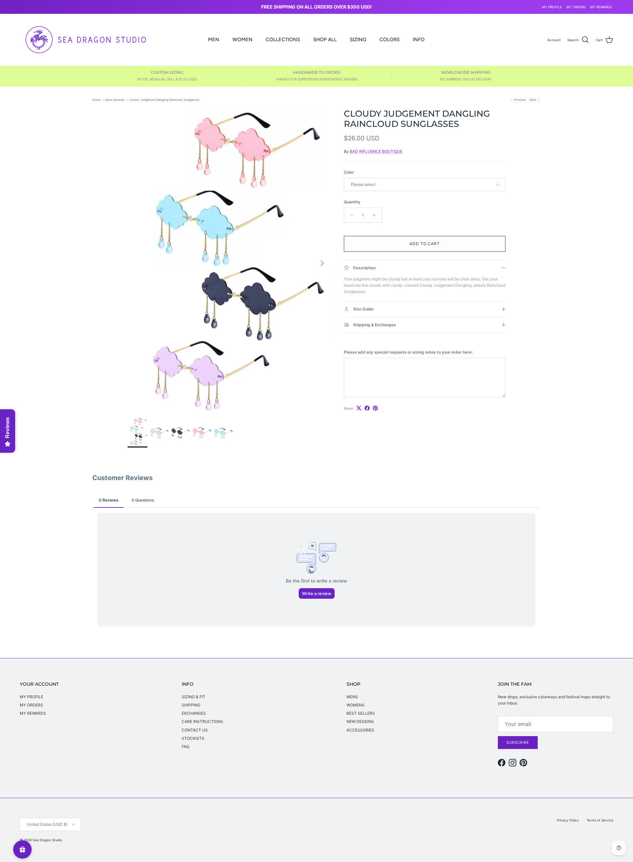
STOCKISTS (193, 738)
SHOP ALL (325, 40)
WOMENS (356, 705)
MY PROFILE (552, 7)
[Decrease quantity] (350, 215)
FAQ (185, 746)
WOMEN (242, 40)
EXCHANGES (194, 713)
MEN (213, 40)
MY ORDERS (576, 7)
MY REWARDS (601, 7)
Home (96, 99)
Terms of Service (600, 820)
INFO (419, 40)
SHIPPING (191, 705)
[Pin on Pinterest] (375, 408)
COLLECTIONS (283, 40)
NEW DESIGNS (360, 721)
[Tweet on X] (358, 408)
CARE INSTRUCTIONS (202, 721)
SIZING (358, 40)
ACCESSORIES (360, 730)
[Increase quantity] (376, 215)
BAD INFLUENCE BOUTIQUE (376, 151)
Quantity (352, 201)
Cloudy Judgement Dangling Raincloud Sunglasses (164, 99)
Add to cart (424, 243)
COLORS (389, 40)
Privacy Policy (568, 820)
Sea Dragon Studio (47, 840)
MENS (352, 696)
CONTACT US (195, 730)
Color (349, 172)
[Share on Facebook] (367, 408)
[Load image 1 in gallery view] (228, 260)
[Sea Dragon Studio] (86, 39)
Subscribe (517, 742)
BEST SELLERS (361, 713)
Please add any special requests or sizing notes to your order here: (408, 352)
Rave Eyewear (115, 99)
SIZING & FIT (193, 696)
